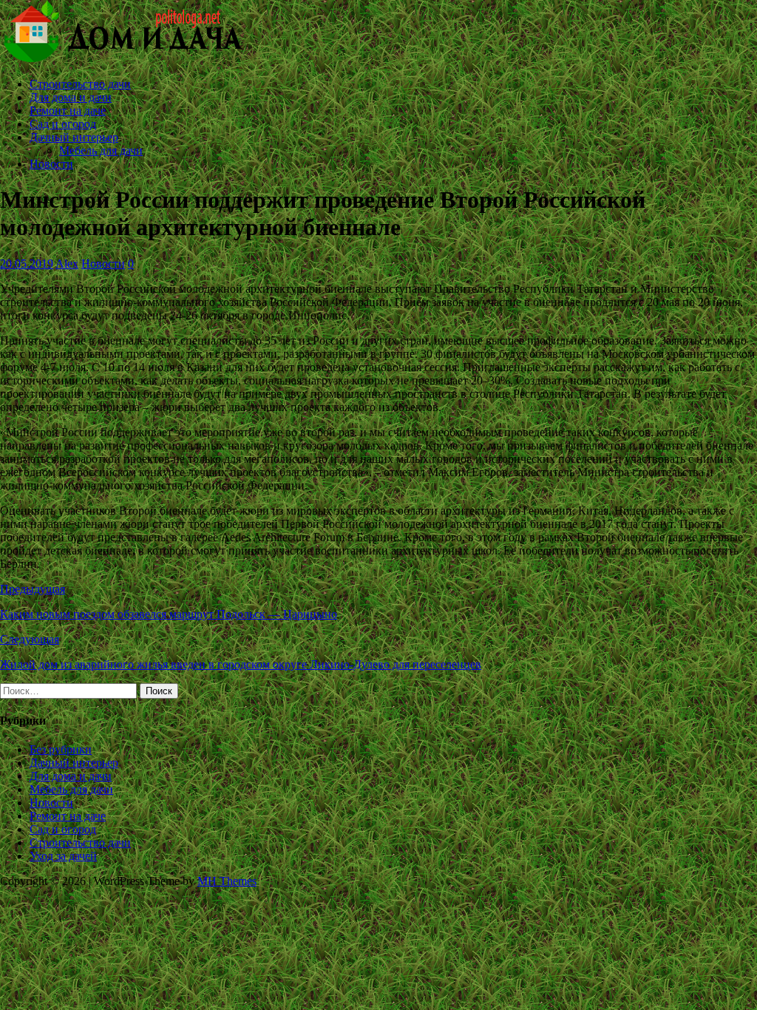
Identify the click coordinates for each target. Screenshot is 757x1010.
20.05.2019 (26, 263)
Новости (51, 163)
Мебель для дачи (101, 150)
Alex (66, 263)
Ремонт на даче (68, 110)
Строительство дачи (80, 84)
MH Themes (227, 881)
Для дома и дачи (71, 97)
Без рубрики (61, 749)
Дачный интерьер (74, 137)
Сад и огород (63, 124)
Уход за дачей (63, 856)
